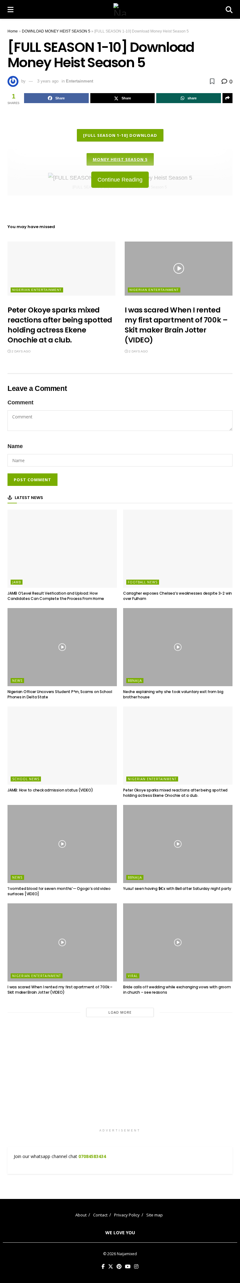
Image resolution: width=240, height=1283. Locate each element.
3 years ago (47, 81)
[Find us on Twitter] (110, 1266)
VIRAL (133, 976)
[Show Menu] (10, 9)
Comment (20, 402)
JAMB (16, 582)
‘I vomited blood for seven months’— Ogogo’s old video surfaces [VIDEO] (59, 891)
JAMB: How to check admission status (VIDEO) (50, 790)
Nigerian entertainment (37, 290)
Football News (143, 582)
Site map (154, 1215)
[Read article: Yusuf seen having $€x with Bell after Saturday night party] (177, 844)
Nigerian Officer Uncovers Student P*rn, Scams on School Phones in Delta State (60, 694)
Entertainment (79, 81)
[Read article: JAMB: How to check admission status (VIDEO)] (62, 745)
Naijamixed (127, 1253)
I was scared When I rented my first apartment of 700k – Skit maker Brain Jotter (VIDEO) (176, 325)
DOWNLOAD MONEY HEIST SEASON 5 (56, 31)
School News (25, 779)
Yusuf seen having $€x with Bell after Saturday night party (177, 888)
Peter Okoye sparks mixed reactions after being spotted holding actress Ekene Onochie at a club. (60, 325)
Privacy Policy (127, 1215)
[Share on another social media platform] (227, 98)
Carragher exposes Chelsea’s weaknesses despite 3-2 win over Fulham (177, 596)
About (81, 1215)
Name (15, 446)
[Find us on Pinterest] (119, 1266)
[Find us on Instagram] (136, 1266)
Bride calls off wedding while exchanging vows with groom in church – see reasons (177, 989)
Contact (100, 1215)
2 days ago (21, 351)
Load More (120, 1012)
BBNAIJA (135, 680)
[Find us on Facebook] (103, 1266)
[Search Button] (229, 9)
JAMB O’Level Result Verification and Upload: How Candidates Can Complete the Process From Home (56, 596)
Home (13, 31)
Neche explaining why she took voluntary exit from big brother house (173, 694)
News (17, 680)
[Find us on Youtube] (128, 1266)
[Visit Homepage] (119, 9)
